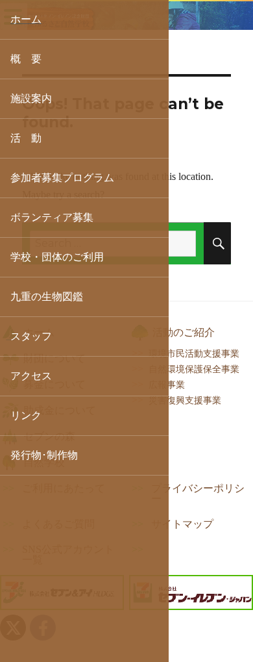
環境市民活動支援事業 (194, 353)
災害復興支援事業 (185, 400)
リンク (26, 415)
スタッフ (31, 336)
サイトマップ (182, 524)
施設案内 (31, 98)
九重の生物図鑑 (46, 296)
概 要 (26, 58)
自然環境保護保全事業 (194, 369)
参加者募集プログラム (62, 177)
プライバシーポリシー (198, 493)
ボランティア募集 (51, 217)
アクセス (31, 375)
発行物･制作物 (44, 455)
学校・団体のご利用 (57, 256)
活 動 (26, 138)
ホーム (26, 19)
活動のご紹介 (183, 332)
